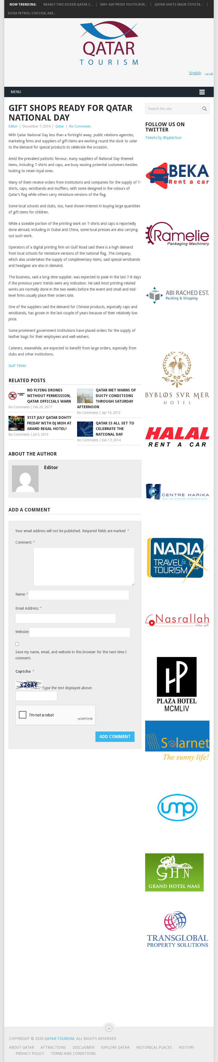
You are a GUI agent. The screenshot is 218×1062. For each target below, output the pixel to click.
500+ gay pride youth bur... (123, 4)
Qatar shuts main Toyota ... (179, 4)
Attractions (53, 1047)
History (186, 1047)
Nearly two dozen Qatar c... (68, 4)
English (195, 73)
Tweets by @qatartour (163, 137)
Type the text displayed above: (67, 688)
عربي (209, 73)
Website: (22, 632)
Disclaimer (83, 1047)
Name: (21, 594)
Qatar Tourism (59, 1038)
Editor (13, 126)
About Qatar (21, 1047)
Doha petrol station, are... (32, 13)
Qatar (59, 126)
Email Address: (28, 608)
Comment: (25, 542)
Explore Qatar (115, 1047)
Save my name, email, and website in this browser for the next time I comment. (71, 655)
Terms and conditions (73, 1053)
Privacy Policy (30, 1053)
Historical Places (154, 1047)
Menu (16, 92)
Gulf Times (17, 365)
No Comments (80, 126)
